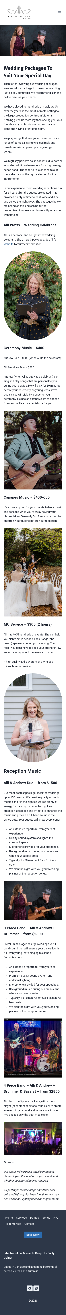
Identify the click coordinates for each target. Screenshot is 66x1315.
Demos (34, 1217)
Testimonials (13, 1223)
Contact (29, 1223)
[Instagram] (36, 1288)
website (9, 244)
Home (9, 1217)
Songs (46, 1217)
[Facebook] (30, 1288)
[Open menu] (59, 12)
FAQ (55, 1217)
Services (21, 1217)
